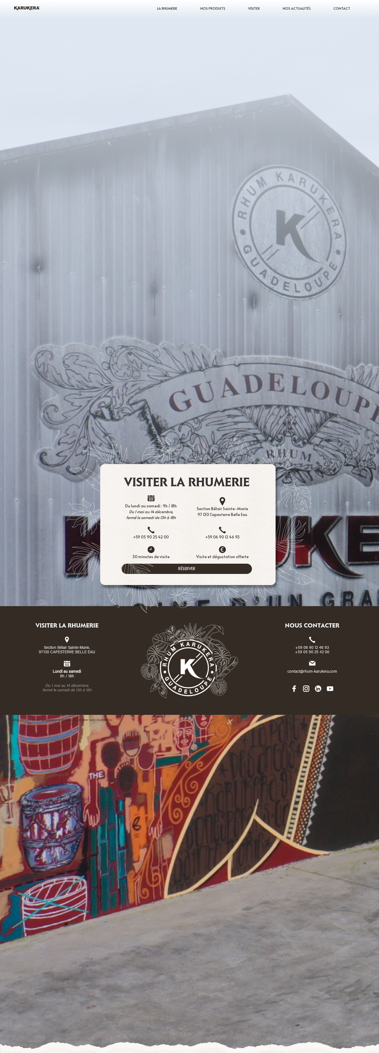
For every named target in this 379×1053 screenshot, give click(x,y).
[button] (167, 8)
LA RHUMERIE (167, 8)
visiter (254, 8)
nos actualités (297, 8)
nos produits (212, 8)
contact (341, 8)
